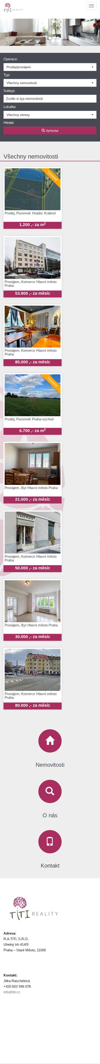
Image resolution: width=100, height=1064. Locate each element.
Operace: (10, 59)
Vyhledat (51, 130)
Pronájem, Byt (31, 494)
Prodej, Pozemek (30, 219)
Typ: (6, 75)
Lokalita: (9, 107)
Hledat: (8, 123)
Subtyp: (9, 91)
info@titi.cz (11, 992)
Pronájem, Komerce (31, 288)
